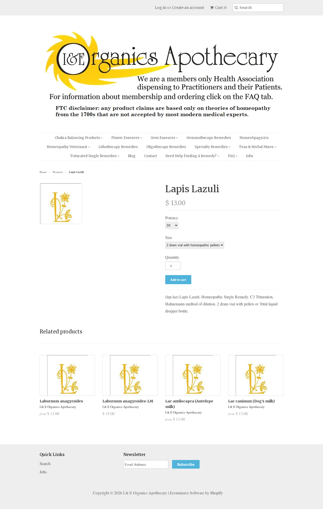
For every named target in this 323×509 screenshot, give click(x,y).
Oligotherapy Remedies (166, 147)
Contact (150, 156)
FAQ (231, 156)
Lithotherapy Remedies (118, 147)
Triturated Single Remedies (93, 156)
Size (168, 237)
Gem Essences (163, 138)
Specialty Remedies (211, 147)
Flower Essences (125, 138)
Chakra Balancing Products (78, 138)
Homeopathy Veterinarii (67, 147)
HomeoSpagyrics (253, 138)
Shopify (216, 492)
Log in (160, 7)
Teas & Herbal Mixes (256, 147)
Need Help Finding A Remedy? (191, 156)
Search (45, 463)
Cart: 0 (220, 7)
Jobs (249, 156)
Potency (171, 217)
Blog (132, 156)
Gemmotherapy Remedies (208, 138)
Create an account (188, 7)
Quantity (172, 257)
